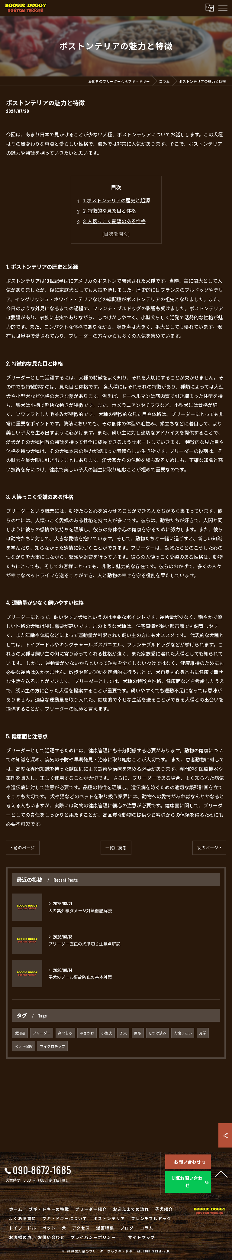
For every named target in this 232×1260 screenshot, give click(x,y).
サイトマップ (141, 1237)
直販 (137, 1032)
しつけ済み (157, 1032)
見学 (202, 1032)
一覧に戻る (116, 848)
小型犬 (107, 1032)
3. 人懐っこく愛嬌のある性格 (114, 221)
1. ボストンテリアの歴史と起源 (116, 200)
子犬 (123, 1032)
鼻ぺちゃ (65, 1032)
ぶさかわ (87, 1032)
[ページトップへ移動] (221, 1173)
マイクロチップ (52, 1046)
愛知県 (19, 1032)
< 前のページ (23, 848)
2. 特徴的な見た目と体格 (109, 210)
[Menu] (223, 8)
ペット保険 (23, 1046)
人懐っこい (183, 1032)
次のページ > (209, 848)
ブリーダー (42, 1032)
